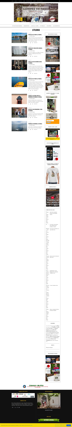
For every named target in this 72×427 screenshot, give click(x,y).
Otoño (57, 333)
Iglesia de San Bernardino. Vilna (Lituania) (35, 110)
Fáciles (50, 331)
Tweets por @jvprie (49, 347)
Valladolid (48, 340)
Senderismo (56, 337)
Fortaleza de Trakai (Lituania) (35, 34)
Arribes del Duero (47, 325)
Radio (46, 336)
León (49, 332)
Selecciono (58, 425)
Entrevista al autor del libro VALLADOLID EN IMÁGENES (49, 410)
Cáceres (53, 328)
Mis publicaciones (53, 332)
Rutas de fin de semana (54, 336)
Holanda (56, 331)
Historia (53, 331)
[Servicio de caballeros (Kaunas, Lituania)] (19, 51)
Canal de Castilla (47, 327)
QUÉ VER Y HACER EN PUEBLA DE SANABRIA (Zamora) (53, 213)
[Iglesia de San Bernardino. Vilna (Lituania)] (19, 112)
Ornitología (55, 333)
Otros (58, 333)
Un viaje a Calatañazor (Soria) (54, 285)
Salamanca (49, 337)
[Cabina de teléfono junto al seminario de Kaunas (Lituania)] (19, 99)
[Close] (71, 423)
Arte (50, 325)
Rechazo (63, 425)
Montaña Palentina (48, 333)
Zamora (51, 340)
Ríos (46, 337)
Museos (52, 333)
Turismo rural (53, 338)
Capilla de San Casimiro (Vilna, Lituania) (35, 62)
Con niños (50, 328)
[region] (36, 425)
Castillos (47, 328)
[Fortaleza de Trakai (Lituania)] (19, 38)
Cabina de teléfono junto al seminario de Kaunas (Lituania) (35, 96)
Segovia (52, 337)
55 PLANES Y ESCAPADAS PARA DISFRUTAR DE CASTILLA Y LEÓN (54, 225)
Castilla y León (55, 327)
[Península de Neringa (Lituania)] (19, 126)
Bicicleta (56, 325)
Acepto (69, 425)
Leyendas (47, 332)
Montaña (57, 332)
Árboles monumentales (55, 340)
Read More (35, 42)
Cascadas (51, 327)
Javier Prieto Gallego (32, 36)
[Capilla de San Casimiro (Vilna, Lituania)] (19, 65)
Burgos (58, 325)
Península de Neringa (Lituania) (35, 123)
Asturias (52, 325)
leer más (31, 425)
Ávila (46, 341)
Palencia (50, 335)
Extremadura (50, 329)
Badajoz (53, 325)
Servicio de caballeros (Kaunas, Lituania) (35, 48)
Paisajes (47, 335)
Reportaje (49, 336)
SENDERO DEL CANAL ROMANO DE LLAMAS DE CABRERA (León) (54, 271)
